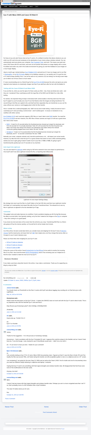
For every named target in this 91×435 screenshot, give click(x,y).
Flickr (41, 62)
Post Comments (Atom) (50, 412)
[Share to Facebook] (35, 278)
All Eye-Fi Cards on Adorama (15, 242)
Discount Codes (13, 6)
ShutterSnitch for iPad (32, 250)
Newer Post (9, 407)
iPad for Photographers (31, 252)
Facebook (37, 62)
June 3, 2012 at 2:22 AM (14, 312)
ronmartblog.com (12, 329)
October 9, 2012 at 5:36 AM (15, 373)
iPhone (41, 250)
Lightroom (20, 149)
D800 (8, 124)
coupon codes (54, 270)
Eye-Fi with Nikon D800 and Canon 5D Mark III (20, 15)
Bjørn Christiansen (12, 351)
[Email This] (31, 278)
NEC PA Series (20, 74)
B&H (33, 233)
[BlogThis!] (32, 278)
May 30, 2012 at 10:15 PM (14, 294)
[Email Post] (27, 278)
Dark (37, 6)
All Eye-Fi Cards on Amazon (14, 245)
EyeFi (34, 280)
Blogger (62, 428)
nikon (38, 280)
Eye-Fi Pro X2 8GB (39, 82)
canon (17, 280)
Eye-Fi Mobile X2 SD (31, 72)
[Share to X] (34, 278)
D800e (26, 280)
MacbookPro (8, 74)
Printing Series (23, 6)
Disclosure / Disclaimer (11, 259)
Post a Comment (10, 398)
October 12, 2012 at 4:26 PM (15, 395)
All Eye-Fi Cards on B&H (13, 247)
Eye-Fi (30, 280)
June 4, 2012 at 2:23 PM (14, 347)
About (31, 6)
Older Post (83, 407)
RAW (51, 116)
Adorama (63, 231)
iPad (32, 62)
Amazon (5, 233)
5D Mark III (10, 132)
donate (43, 270)
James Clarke (11, 288)
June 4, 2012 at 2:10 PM (14, 326)
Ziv (8, 315)
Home (5, 6)
